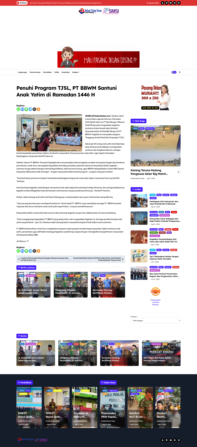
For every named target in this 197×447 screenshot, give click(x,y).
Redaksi (75, 72)
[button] (178, 153)
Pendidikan (47, 72)
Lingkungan (22, 72)
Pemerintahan (35, 72)
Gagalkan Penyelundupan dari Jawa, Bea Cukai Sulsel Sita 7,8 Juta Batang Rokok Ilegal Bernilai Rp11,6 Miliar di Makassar (165, 243)
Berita (22, 275)
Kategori (134, 317)
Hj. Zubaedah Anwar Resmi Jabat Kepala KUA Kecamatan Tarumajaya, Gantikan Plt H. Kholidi (32, 294)
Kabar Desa (107, 394)
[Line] (26, 109)
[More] (38, 109)
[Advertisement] (98, 30)
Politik (56, 72)
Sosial (166, 394)
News (169, 232)
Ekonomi (168, 229)
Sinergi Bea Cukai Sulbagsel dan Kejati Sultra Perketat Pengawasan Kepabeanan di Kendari (165, 221)
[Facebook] (22, 109)
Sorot (39, 275)
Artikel (153, 195)
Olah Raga (143, 128)
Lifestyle (153, 198)
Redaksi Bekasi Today (137, 178)
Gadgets (173, 195)
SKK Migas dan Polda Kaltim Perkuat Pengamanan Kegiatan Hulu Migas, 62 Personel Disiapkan (157, 362)
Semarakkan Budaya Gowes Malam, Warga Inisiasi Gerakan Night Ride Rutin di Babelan (149, 175)
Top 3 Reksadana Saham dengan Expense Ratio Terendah (164, 257)
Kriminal (162, 232)
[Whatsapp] (18, 109)
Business (165, 195)
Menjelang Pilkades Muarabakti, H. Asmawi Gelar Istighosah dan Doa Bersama (69, 294)
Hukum (174, 212)
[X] (34, 109)
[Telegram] (30, 109)
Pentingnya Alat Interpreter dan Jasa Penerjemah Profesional (164, 202)
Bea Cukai (154, 212)
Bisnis (159, 195)
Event (65, 275)
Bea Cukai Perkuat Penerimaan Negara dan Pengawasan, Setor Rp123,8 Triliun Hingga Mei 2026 (164, 276)
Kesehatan (66, 72)
